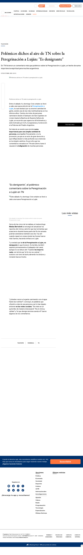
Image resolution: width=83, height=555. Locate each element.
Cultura (38, 486)
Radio (35, 14)
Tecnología (70, 11)
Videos (38, 500)
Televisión (20, 343)
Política (16, 11)
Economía (24, 11)
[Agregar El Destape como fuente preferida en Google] (47, 73)
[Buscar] (35, 6)
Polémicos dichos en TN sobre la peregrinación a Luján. (25, 99)
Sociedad (32, 11)
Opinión (28, 14)
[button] (3, 85)
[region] (41, 30)
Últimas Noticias (41, 513)
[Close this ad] (82, 546)
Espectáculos (60, 11)
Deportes (52, 11)
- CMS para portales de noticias (43, 544)
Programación (40, 505)
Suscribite (65, 461)
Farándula (31, 343)
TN (38, 343)
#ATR (37, 489)
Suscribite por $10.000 (65, 6)
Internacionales (41, 11)
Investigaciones (19, 14)
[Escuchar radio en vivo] (51, 5)
